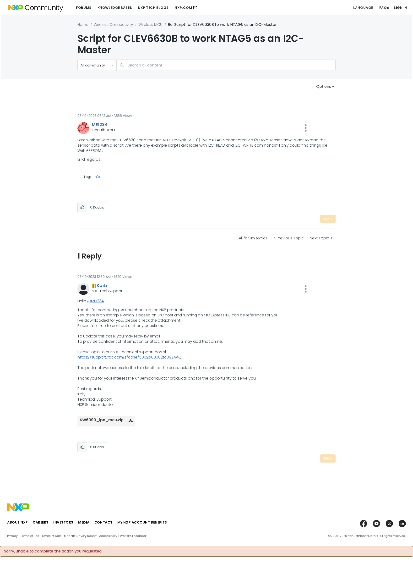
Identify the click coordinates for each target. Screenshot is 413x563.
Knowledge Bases (115, 7)
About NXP (17, 522)
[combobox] (226, 65)
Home (82, 24)
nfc (97, 176)
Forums (83, 7)
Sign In (400, 7)
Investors (63, 522)
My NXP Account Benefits (142, 522)
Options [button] (323, 86)
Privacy (12, 536)
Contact (103, 522)
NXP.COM (183, 7)
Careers (41, 522)
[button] (306, 128)
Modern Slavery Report (80, 536)
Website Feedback (133, 536)
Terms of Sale (51, 536)
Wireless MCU (150, 24)
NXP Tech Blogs (153, 7)
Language (363, 7)
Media (84, 522)
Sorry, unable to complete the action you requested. (53, 551)
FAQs (384, 7)
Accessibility (108, 536)
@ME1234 (95, 301)
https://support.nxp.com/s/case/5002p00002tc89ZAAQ (129, 357)
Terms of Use (29, 536)
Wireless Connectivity (113, 24)
